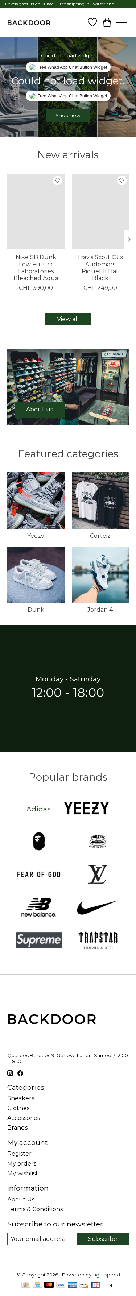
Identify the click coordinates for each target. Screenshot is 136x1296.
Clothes (18, 1108)
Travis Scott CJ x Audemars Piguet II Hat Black (100, 268)
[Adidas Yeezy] (86, 809)
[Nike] (97, 908)
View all (68, 319)
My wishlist (22, 1173)
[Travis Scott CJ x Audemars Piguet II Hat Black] (100, 211)
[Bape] (39, 842)
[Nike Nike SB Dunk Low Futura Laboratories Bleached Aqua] (36, 211)
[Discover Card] (84, 1285)
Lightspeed (106, 1275)
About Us (20, 1199)
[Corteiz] (97, 842)
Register (19, 1153)
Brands (17, 1127)
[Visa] (61, 1285)
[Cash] (25, 1285)
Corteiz (100, 535)
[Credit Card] (37, 1285)
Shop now (68, 115)
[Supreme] (39, 941)
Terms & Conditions (35, 1209)
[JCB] (95, 1285)
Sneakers (20, 1098)
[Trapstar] (97, 941)
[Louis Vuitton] (97, 875)
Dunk (36, 609)
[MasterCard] (49, 1285)
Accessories (23, 1117)
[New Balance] (39, 908)
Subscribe (102, 1238)
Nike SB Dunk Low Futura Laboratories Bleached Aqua (35, 268)
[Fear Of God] (39, 875)
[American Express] (72, 1285)
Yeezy (35, 535)
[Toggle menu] (121, 22)
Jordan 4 (100, 609)
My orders (21, 1163)
